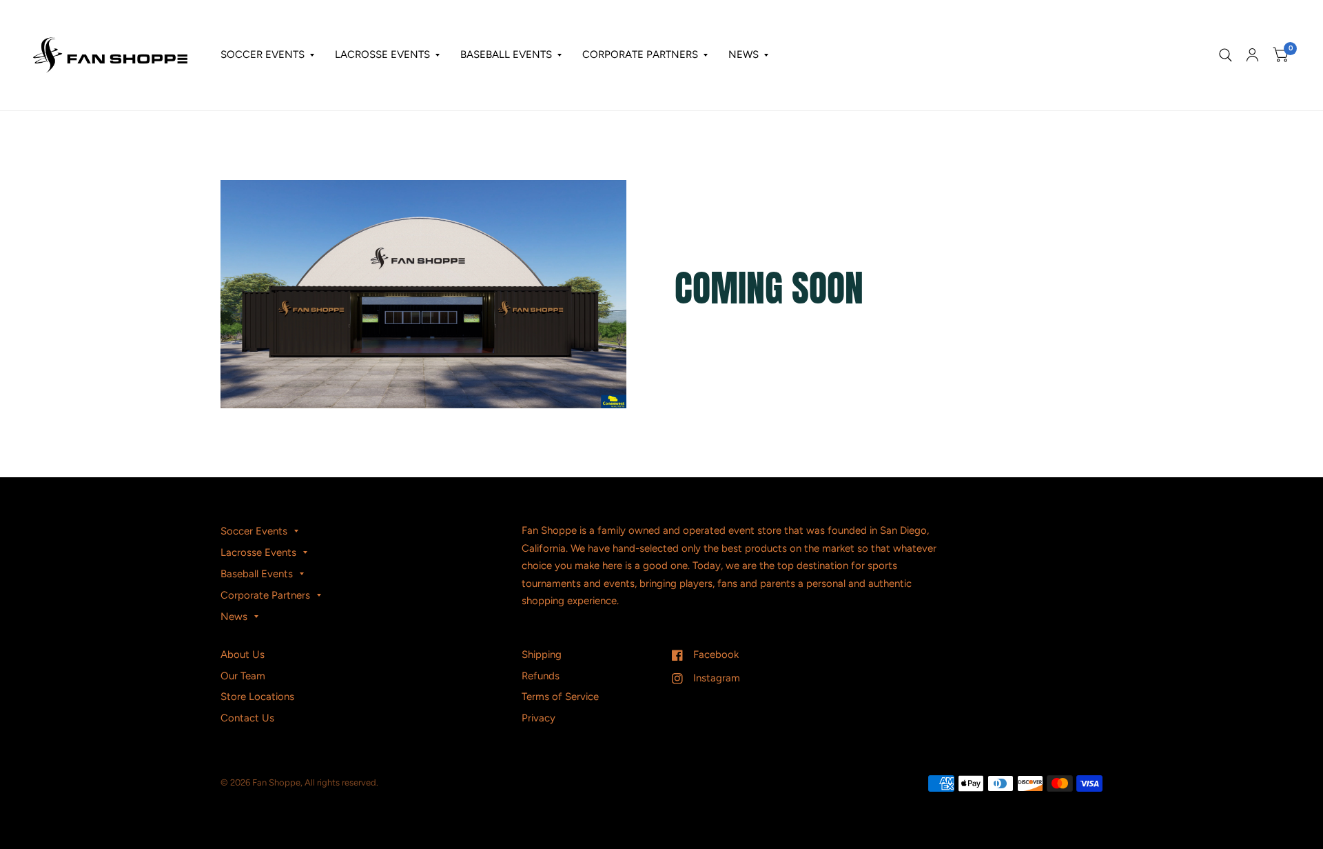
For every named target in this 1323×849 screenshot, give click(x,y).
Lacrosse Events (382, 54)
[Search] (1225, 55)
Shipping (542, 654)
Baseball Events (506, 54)
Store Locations (257, 696)
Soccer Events (262, 54)
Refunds (541, 676)
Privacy (538, 718)
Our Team (242, 676)
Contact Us (247, 718)
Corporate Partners (640, 54)
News (743, 54)
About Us (242, 654)
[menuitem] (267, 55)
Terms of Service (560, 696)
